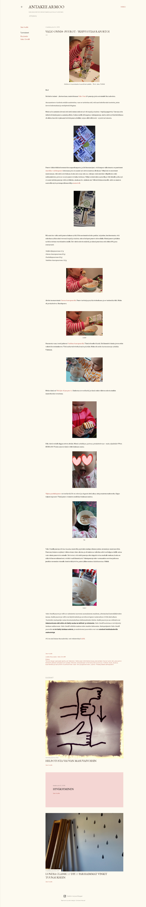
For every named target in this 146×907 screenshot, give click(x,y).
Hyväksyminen (63, 789)
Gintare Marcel (80, 900)
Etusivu (33, 16)
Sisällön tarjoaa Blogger (75, 896)
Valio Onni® (25, 39)
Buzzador (24, 36)
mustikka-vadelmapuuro (54, 171)
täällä (83, 639)
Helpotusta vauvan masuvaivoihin (71, 761)
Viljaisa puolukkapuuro (53, 494)
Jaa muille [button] (24, 27)
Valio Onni (82, 96)
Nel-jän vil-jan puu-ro (64, 391)
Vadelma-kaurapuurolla (76, 344)
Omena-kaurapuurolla (68, 300)
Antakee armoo (46, 6)
